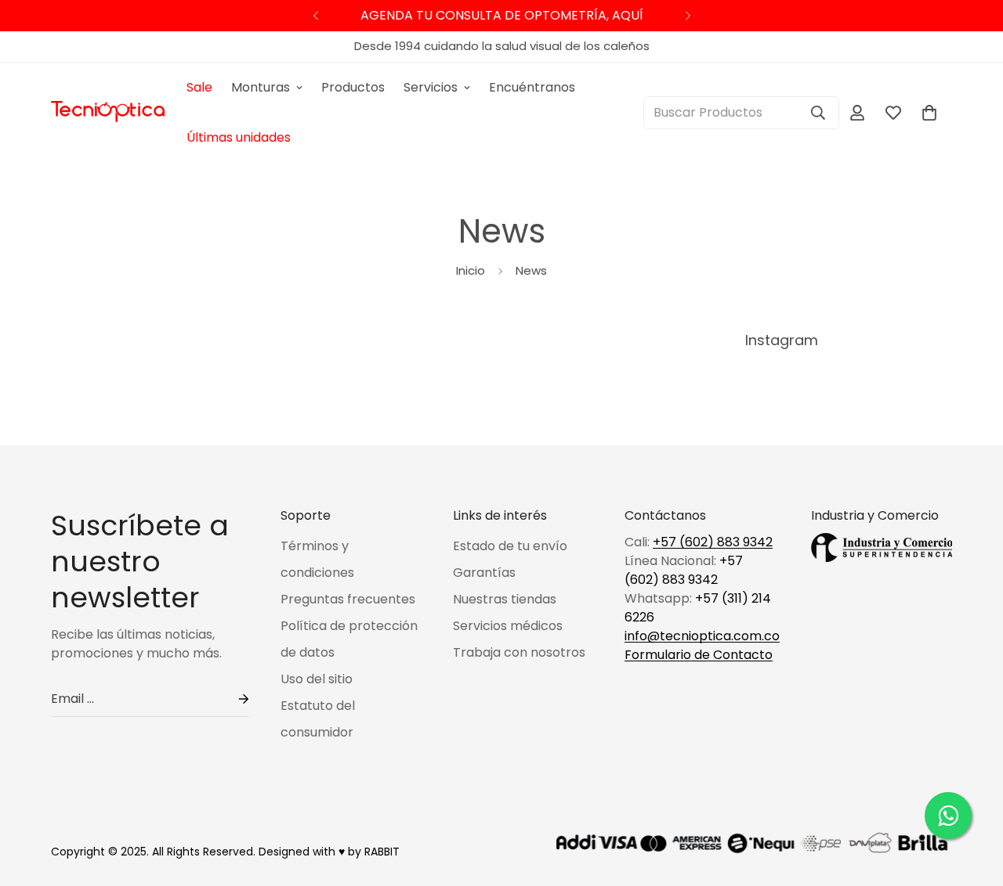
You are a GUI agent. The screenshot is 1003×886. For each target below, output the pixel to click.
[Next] (687, 15)
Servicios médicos (508, 626)
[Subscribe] (231, 699)
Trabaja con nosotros (519, 652)
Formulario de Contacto (699, 655)
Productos (353, 87)
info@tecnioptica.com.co (702, 636)
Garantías (484, 573)
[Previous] (315, 15)
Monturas (260, 87)
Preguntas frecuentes (348, 599)
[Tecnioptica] (108, 112)
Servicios (431, 87)
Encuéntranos (532, 87)
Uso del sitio (317, 679)
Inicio (470, 270)
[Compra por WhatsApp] (948, 815)
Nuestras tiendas (504, 599)
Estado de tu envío (510, 546)
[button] (929, 113)
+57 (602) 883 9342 (713, 542)
